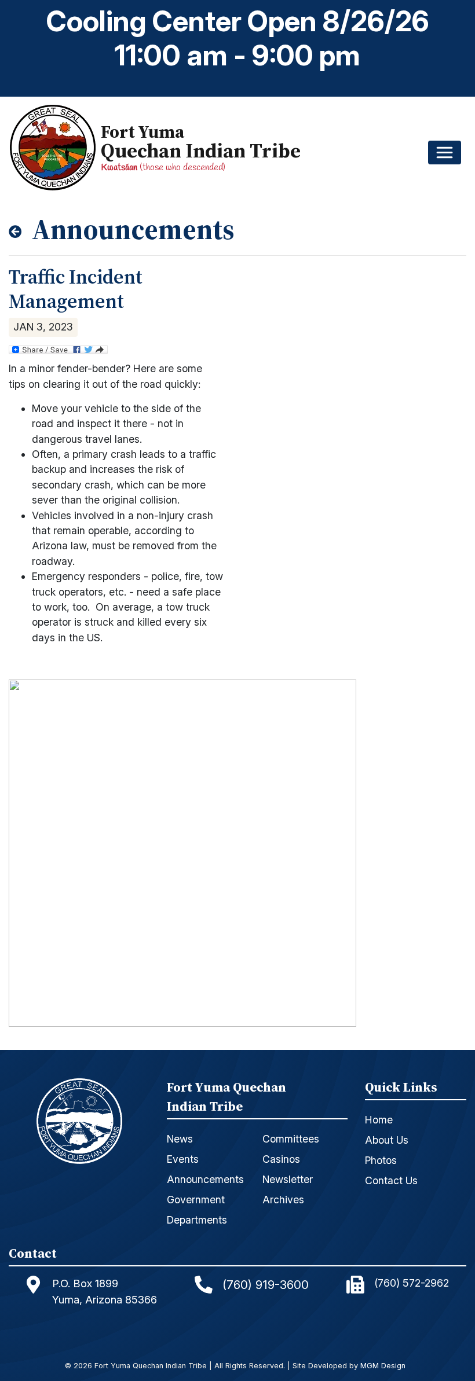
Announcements (205, 1179)
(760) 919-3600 (265, 1284)
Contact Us (391, 1180)
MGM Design (382, 1366)
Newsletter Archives (287, 1189)
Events (183, 1159)
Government (196, 1199)
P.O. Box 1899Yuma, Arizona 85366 (104, 1291)
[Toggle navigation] (444, 152)
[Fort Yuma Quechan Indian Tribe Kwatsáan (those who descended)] (55, 147)
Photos (381, 1160)
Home (379, 1120)
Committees (290, 1139)
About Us (386, 1140)
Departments (197, 1220)
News (180, 1139)
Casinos (281, 1159)
